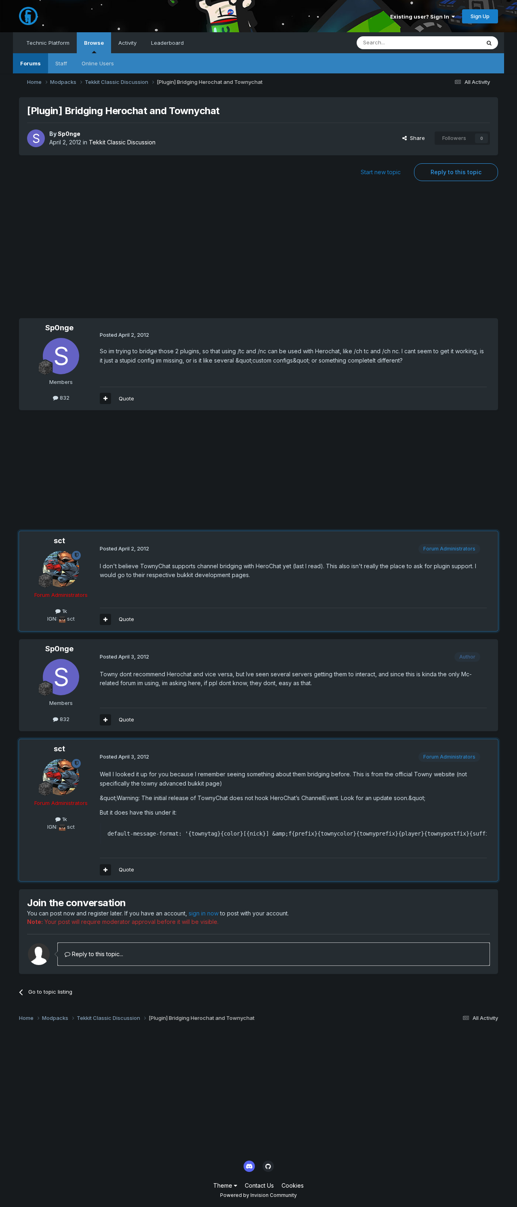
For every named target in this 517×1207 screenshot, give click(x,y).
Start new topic (381, 172)
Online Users (98, 63)
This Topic (456, 43)
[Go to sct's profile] (61, 569)
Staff (61, 63)
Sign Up (480, 16)
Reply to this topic (456, 172)
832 (63, 397)
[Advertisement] (258, 253)
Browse (94, 43)
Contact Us (259, 1185)
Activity (127, 43)
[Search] (489, 42)
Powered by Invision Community (258, 1195)
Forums (30, 63)
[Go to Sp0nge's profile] (36, 138)
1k (64, 611)
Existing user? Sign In (421, 16)
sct (59, 540)
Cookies (293, 1185)
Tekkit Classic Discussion (122, 142)
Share (416, 138)
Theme (223, 1185)
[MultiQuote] (105, 398)
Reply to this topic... (96, 954)
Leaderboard (167, 43)
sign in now (204, 913)
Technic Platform (47, 43)
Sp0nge (69, 133)
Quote (126, 398)
